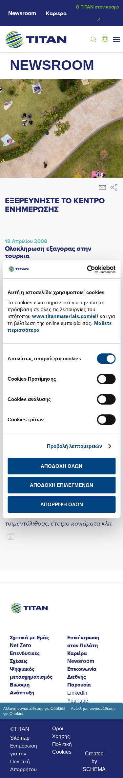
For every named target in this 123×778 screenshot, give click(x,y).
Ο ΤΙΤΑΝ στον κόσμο (97, 7)
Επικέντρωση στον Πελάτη (83, 641)
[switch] (106, 379)
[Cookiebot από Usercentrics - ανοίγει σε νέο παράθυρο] (87, 269)
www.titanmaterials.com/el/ (65, 316)
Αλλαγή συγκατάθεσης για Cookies (34, 708)
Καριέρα (56, 13)
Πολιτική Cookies (62, 747)
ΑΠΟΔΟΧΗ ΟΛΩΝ (61, 466)
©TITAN (19, 728)
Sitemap (20, 737)
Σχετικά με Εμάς (29, 637)
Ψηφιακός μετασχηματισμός (31, 673)
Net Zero (20, 645)
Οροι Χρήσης (61, 732)
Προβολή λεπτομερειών (74, 446)
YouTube (77, 700)
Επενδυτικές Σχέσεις (25, 657)
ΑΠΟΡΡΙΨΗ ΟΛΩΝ (61, 504)
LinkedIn (77, 692)
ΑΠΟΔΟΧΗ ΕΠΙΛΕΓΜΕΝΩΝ (61, 485)
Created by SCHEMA (94, 761)
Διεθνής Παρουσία (79, 680)
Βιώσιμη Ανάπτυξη (22, 688)
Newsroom (22, 13)
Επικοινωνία (81, 669)
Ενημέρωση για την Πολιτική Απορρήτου (23, 757)
